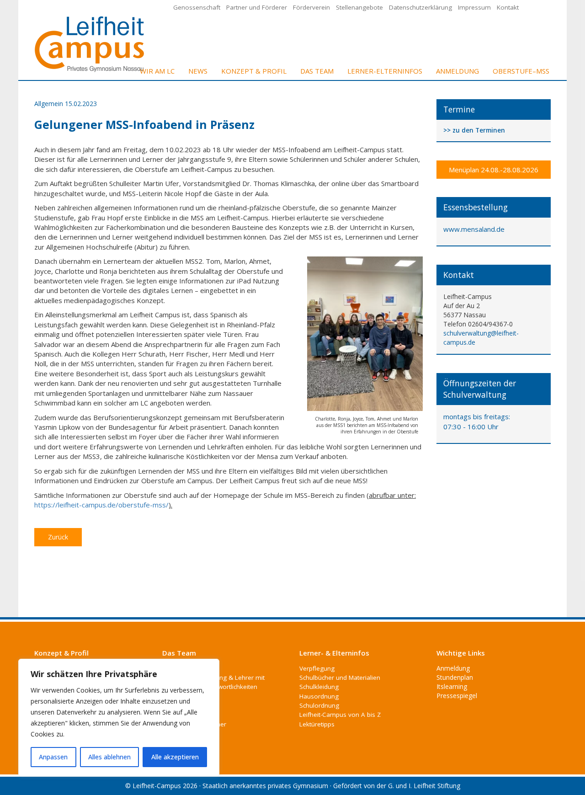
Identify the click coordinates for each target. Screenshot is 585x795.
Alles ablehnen (109, 756)
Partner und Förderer (256, 7)
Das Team (317, 70)
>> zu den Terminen (474, 130)
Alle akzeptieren (175, 756)
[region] (118, 718)
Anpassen (53, 756)
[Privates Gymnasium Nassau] (90, 43)
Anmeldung (457, 70)
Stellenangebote (359, 7)
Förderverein (311, 7)
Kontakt (508, 7)
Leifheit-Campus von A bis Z (340, 714)
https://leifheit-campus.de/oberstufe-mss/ (101, 504)
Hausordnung (319, 696)
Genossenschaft (196, 7)
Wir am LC (157, 70)
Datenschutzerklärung (420, 7)
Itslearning (451, 686)
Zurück (58, 537)
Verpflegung (317, 668)
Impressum (474, 7)
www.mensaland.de (474, 229)
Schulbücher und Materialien (339, 677)
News (197, 70)
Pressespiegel (456, 695)
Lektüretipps (317, 724)
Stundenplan (454, 677)
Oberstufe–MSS (521, 70)
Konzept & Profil (254, 70)
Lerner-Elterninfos (384, 70)
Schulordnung (319, 705)
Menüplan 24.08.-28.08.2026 (493, 169)
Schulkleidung (319, 687)
